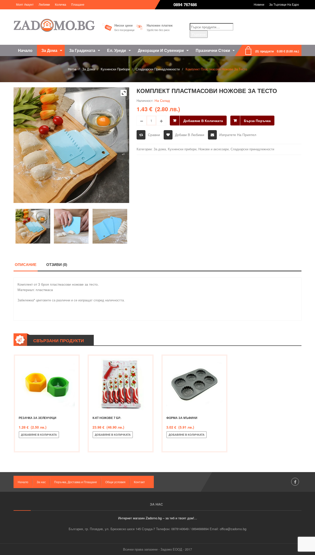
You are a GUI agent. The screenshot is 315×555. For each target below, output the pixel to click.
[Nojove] (33, 226)
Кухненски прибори (115, 69)
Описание (25, 264)
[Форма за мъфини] (194, 384)
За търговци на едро (284, 4)
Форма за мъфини (181, 418)
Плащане (77, 4)
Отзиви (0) (56, 264)
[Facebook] (295, 482)
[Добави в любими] (39, 442)
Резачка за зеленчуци (37, 418)
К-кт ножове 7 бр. (107, 418)
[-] (141, 120)
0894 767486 (185, 4)
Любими (44, 4)
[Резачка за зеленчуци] (47, 384)
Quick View (55, 442)
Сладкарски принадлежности (158, 69)
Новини (259, 4)
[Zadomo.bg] (54, 25)
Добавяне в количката (203, 120)
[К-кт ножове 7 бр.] (121, 384)
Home (72, 69)
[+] (161, 120)
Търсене (199, 34)
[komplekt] (110, 226)
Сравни (154, 134)
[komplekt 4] (71, 226)
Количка (60, 4)
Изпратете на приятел (237, 134)
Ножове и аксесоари (213, 149)
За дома (88, 69)
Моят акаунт (25, 4)
